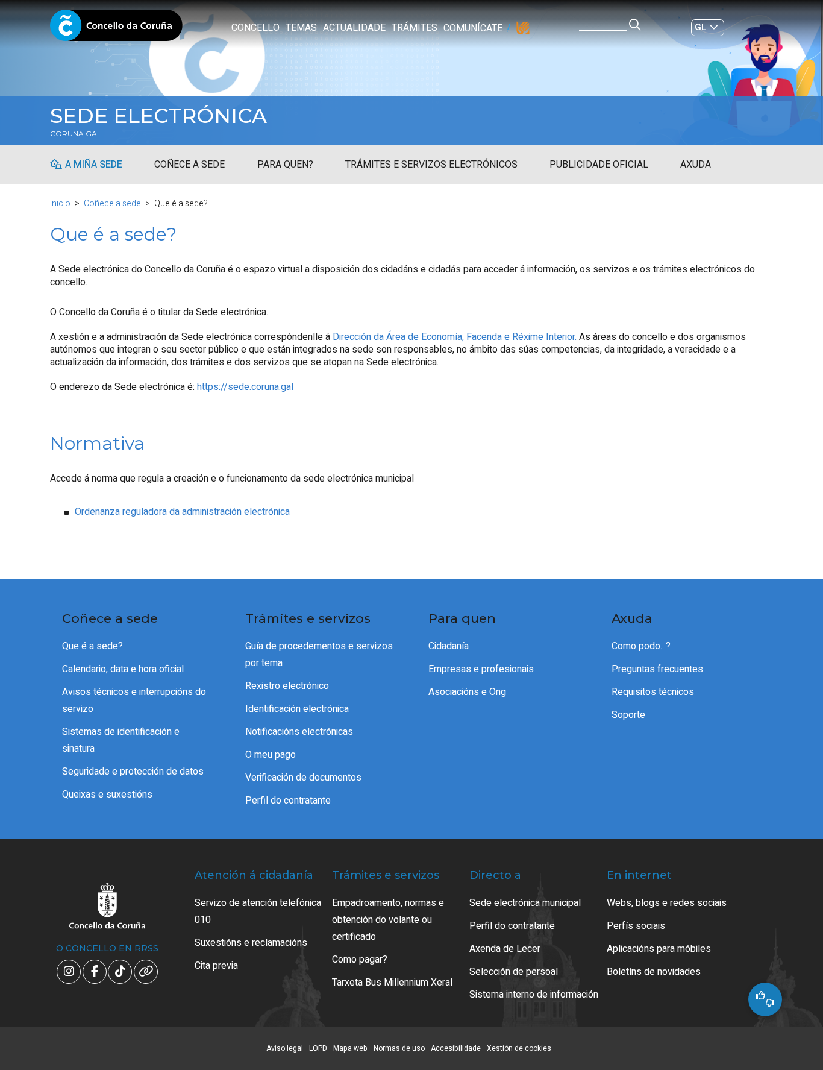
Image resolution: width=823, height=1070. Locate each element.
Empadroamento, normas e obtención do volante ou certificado (388, 920)
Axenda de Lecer (504, 949)
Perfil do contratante (288, 800)
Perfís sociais (636, 926)
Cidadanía (448, 646)
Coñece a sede (189, 164)
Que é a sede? (92, 646)
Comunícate (472, 28)
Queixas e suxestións (107, 794)
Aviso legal (284, 1048)
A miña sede (93, 164)
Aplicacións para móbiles (659, 949)
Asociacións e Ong (467, 692)
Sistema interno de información (533, 994)
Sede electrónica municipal (525, 903)
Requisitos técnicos (653, 692)
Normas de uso (399, 1048)
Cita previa (216, 965)
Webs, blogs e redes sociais (667, 903)
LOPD (318, 1048)
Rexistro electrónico (287, 686)
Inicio (60, 203)
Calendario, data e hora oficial (123, 669)
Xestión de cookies (519, 1048)
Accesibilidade (456, 1048)
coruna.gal (75, 134)
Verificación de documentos (303, 777)
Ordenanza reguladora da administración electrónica (182, 512)
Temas (301, 27)
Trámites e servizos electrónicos (431, 164)
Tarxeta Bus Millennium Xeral (392, 982)
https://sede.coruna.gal (245, 387)
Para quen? (285, 164)
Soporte (628, 715)
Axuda (695, 164)
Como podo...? (641, 646)
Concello (255, 27)
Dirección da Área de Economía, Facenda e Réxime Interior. (455, 337)
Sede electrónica (158, 115)
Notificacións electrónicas (299, 732)
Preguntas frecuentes (657, 669)
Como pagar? (359, 959)
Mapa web (350, 1048)
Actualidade (354, 27)
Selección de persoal (513, 972)
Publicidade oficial (598, 164)
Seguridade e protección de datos (133, 771)
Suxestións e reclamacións (251, 943)
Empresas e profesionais (481, 669)
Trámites (414, 27)
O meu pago (270, 754)
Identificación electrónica (297, 709)
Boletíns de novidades (654, 972)
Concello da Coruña (116, 29)
